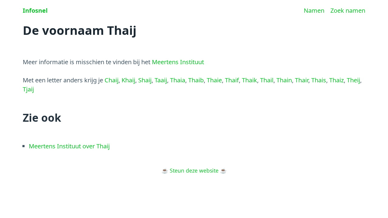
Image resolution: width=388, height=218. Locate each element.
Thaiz (336, 80)
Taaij (161, 80)
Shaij (145, 80)
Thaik (249, 80)
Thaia (177, 80)
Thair (301, 80)
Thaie (214, 80)
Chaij (112, 80)
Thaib (196, 80)
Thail (266, 80)
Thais (318, 80)
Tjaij (28, 89)
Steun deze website (194, 170)
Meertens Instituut (178, 62)
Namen (314, 10)
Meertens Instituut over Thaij (69, 146)
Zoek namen (347, 10)
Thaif (232, 80)
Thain (284, 80)
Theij (353, 80)
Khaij (128, 80)
